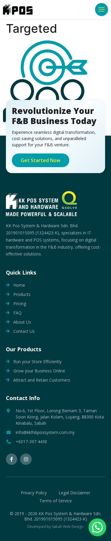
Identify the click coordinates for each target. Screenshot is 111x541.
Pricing (19, 303)
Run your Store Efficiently (37, 361)
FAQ (17, 313)
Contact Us (24, 331)
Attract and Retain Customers (41, 380)
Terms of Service (55, 501)
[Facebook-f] (11, 459)
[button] (101, 9)
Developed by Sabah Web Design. (55, 526)
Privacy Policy (34, 492)
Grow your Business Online (39, 371)
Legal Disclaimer (74, 492)
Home (19, 285)
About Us (22, 322)
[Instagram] (25, 459)
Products (21, 294)
